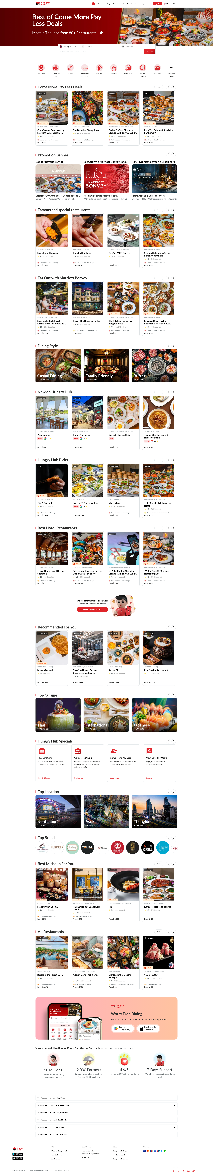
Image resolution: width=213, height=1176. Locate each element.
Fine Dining (48, 667)
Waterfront (53, 317)
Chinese (147, 126)
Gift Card (100, 4)
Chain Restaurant (158, 903)
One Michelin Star (124, 903)
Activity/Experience (122, 567)
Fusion (111, 567)
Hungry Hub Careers (120, 1159)
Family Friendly (48, 431)
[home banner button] (101, 32)
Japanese (40, 249)
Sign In (157, 4)
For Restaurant (118, 4)
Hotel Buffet (53, 126)
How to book (56, 1155)
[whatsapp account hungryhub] (188, 1171)
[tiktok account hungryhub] (193, 1171)
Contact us (55, 1159)
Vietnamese (77, 903)
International (42, 126)
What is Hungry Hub (59, 1151)
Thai (74, 317)
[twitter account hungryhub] (184, 1171)
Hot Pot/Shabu (158, 971)
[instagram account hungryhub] (178, 1171)
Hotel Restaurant (126, 126)
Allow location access (92, 609)
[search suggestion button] (93, 3)
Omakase (49, 249)
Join (149, 4)
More (159, 87)
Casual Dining (83, 431)
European (112, 903)
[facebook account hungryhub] (173, 1171)
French (40, 667)
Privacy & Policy (18, 1170)
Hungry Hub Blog (119, 1151)
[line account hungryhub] (199, 1171)
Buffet (86, 126)
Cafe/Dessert (125, 249)
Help (142, 4)
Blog (108, 4)
